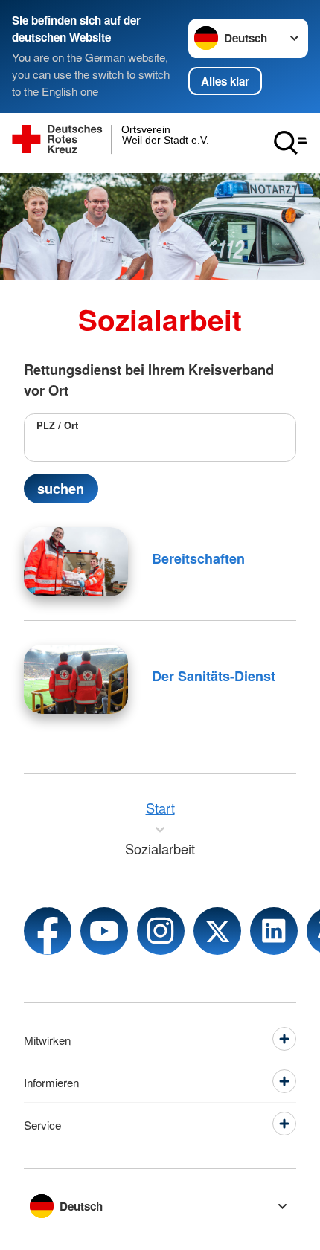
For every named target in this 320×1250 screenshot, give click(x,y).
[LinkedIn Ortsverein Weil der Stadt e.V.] (274, 931)
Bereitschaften (198, 558)
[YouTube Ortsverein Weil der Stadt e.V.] (104, 931)
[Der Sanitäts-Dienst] (76, 679)
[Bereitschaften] (76, 561)
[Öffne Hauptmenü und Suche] (290, 143)
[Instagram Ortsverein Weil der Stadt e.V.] (161, 931)
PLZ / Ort (57, 425)
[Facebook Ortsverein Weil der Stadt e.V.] (47, 931)
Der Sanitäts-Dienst (213, 676)
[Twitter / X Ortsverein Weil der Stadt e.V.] (217, 931)
